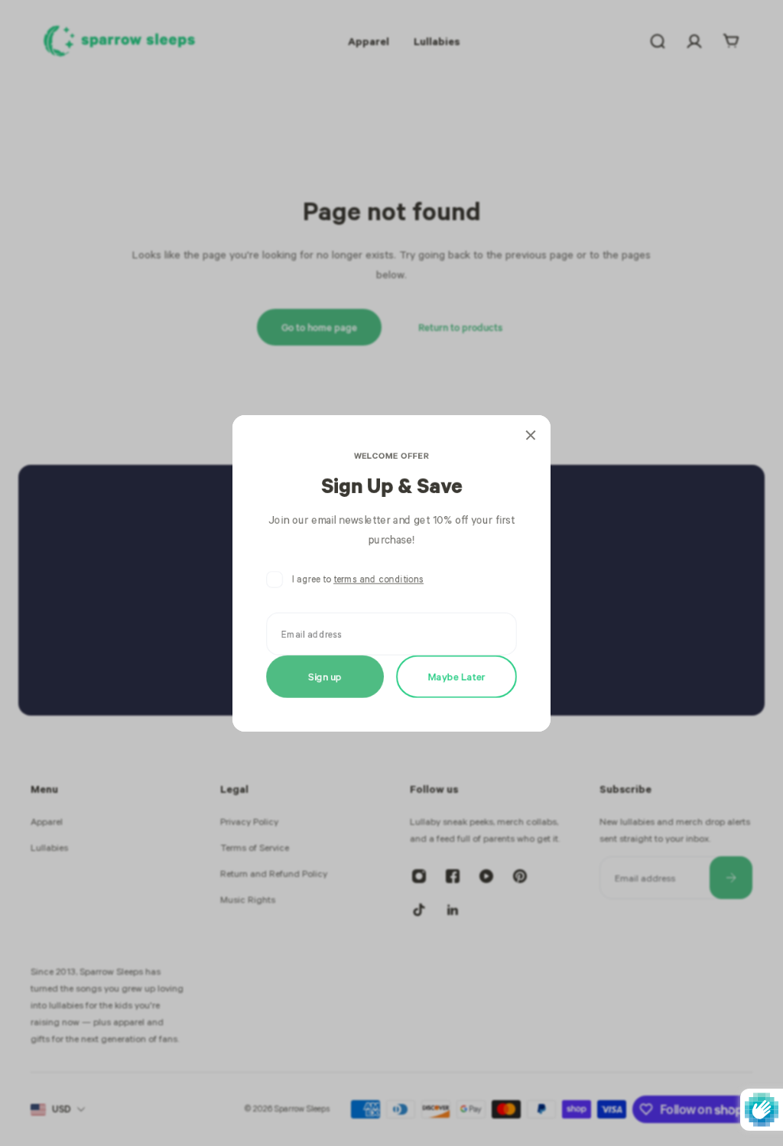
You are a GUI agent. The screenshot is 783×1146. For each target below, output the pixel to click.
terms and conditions (378, 579)
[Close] (530, 435)
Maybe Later (457, 675)
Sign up (325, 675)
